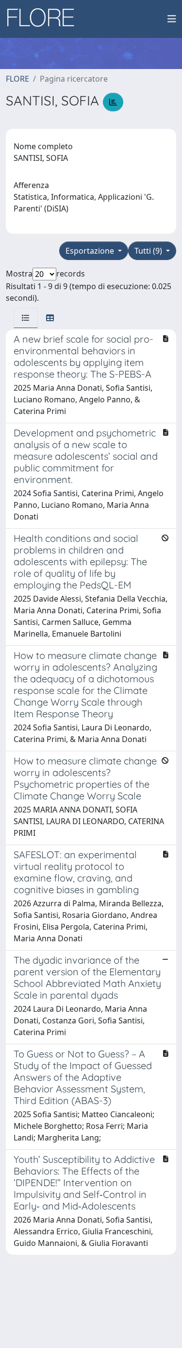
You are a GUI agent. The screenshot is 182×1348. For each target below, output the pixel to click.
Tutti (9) (149, 250)
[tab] (26, 318)
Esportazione (91, 250)
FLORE (17, 78)
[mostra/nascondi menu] (171, 19)
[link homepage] (44, 19)
